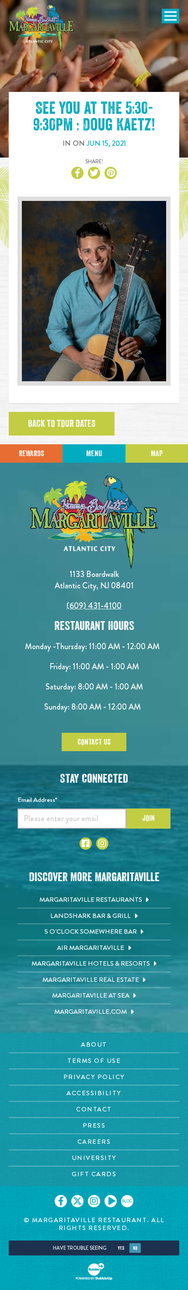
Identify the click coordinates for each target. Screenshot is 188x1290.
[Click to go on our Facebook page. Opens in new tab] (61, 1201)
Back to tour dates (61, 424)
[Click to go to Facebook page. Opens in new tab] (86, 843)
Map (157, 453)
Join (148, 818)
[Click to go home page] (41, 28)
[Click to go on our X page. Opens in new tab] (77, 1201)
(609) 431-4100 (94, 606)
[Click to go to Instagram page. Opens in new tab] (102, 843)
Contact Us (94, 742)
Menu (94, 453)
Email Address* (37, 800)
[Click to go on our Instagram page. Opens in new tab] (94, 1201)
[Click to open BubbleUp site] (94, 1271)
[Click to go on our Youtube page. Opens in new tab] (110, 1201)
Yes (121, 1248)
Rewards (31, 453)
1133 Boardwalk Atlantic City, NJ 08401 (94, 579)
